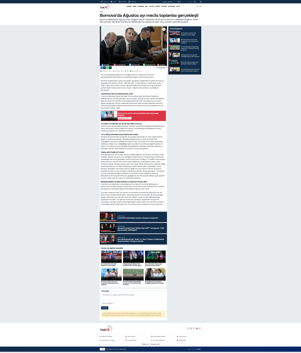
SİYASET (164, 6)
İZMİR (134, 6)
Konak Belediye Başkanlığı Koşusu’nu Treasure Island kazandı (132, 283)
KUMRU (129, 6)
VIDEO (114, 1)
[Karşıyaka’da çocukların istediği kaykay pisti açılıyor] (155, 274)
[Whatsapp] (200, 328)
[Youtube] (197, 328)
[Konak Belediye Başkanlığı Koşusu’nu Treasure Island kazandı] (133, 274)
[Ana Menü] (200, 6)
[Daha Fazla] (110, 67)
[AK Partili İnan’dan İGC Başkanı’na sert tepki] (111, 256)
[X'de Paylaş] (104, 67)
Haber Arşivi (182, 340)
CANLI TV (105, 1)
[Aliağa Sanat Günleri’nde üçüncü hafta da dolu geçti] (133, 256)
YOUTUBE (123, 1)
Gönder (104, 308)
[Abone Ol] (161, 68)
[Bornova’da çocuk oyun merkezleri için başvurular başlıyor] (111, 274)
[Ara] (197, 6)
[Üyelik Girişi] (200, 1)
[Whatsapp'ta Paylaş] (107, 67)
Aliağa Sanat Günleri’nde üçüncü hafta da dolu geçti (132, 264)
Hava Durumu (131, 336)
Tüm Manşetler (131, 340)
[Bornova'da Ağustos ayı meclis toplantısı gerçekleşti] (133, 46)
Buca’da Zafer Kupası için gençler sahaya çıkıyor (153, 264)
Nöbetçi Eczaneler (107, 336)
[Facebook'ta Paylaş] (101, 67)
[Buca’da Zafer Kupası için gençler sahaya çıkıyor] (155, 256)
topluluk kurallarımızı (117, 313)
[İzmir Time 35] (105, 6)
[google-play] (155, 344)
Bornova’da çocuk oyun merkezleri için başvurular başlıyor (110, 283)
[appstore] (145, 344)
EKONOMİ (171, 6)
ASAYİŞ (151, 6)
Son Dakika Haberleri (159, 340)
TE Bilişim (198, 349)
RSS (103, 349)
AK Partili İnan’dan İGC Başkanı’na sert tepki (108, 264)
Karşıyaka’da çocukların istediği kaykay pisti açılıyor (154, 282)
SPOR (178, 6)
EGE (146, 6)
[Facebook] (188, 328)
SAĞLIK (157, 6)
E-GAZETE (133, 1)
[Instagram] (194, 328)
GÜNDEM (141, 6)
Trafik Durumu (183, 336)
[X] (191, 328)
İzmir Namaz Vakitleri (159, 336)
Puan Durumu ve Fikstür (108, 340)
